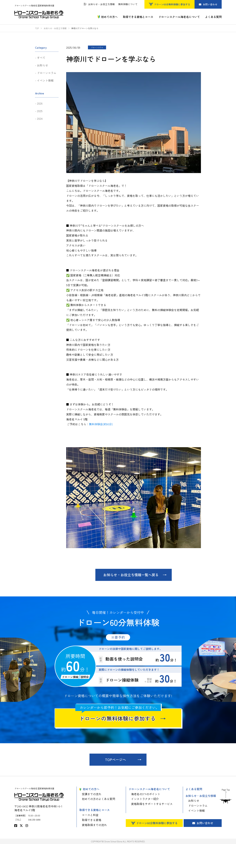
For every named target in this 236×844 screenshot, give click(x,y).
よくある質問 (194, 789)
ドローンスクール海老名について (149, 789)
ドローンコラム (46, 73)
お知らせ (42, 65)
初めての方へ (91, 789)
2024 (40, 118)
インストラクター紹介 (145, 799)
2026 (40, 103)
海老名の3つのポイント (145, 794)
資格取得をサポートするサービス (152, 804)
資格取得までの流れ (94, 825)
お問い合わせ (209, 4)
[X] (21, 825)
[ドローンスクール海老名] (38, 14)
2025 (40, 111)
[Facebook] (15, 825)
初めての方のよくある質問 (98, 799)
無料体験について (128, 4)
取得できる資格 (91, 820)
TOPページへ (115, 759)
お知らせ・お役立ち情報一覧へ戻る (131, 574)
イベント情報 (45, 80)
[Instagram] (26, 825)
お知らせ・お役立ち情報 (101, 4)
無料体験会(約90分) (101, 424)
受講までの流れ (91, 794)
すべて (41, 58)
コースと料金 (90, 815)
